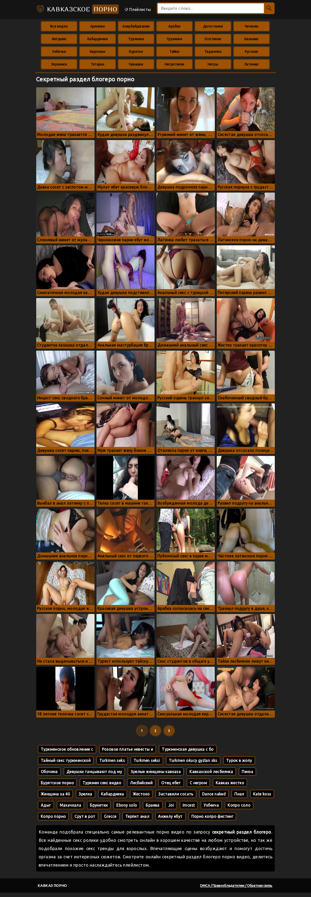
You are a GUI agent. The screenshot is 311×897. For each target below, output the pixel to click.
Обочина (49, 771)
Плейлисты (139, 9)
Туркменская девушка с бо (188, 749)
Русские (251, 51)
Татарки (97, 64)
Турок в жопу (239, 760)
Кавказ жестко (230, 783)
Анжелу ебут (170, 816)
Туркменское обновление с (67, 749)
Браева (152, 805)
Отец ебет (171, 783)
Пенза (247, 771)
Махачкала (70, 805)
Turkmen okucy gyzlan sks (193, 760)
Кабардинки (97, 39)
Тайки (174, 51)
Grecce (110, 816)
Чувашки (136, 64)
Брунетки (99, 805)
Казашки (251, 39)
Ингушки (59, 39)
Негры (213, 64)
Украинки (59, 64)
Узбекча (211, 805)
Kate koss (262, 794)
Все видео (59, 26)
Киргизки (97, 51)
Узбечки (59, 51)
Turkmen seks (112, 760)
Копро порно (53, 816)
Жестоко (141, 794)
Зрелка (85, 794)
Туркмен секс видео (102, 783)
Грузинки (174, 39)
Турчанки (136, 39)
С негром (198, 783)
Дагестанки (213, 26)
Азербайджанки (135, 26)
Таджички (213, 51)
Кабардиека (112, 794)
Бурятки (136, 51)
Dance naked (214, 794)
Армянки (97, 26)
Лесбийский (141, 783)
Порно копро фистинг (212, 816)
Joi (171, 805)
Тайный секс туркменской (66, 760)
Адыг (46, 805)
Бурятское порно (57, 783)
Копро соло (239, 805)
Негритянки (174, 64)
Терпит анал (137, 816)
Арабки (174, 26)
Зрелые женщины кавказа (156, 771)
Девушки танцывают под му (94, 771)
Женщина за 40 (55, 794)
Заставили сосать (175, 794)
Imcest (189, 805)
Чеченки (252, 26)
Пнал (239, 794)
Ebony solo (126, 805)
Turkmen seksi (147, 760)
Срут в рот (85, 816)
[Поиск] (269, 8)
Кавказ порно (52, 885)
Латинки (251, 64)
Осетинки (213, 39)
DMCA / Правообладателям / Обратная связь (236, 886)
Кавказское (81, 9)
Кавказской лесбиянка (211, 771)
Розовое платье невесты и (127, 749)
